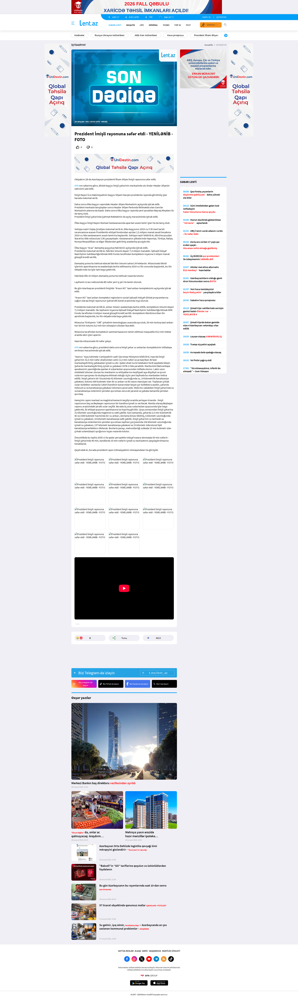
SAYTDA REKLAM (125, 950)
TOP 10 (177, 25)
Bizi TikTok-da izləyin (111, 684)
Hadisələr (79, 35)
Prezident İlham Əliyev (206, 35)
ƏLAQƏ (138, 950)
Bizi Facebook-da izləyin (139, 684)
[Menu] (72, 23)
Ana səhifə (209, 45)
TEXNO (166, 25)
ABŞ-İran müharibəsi (146, 35)
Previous (72, 35)
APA (76, 185)
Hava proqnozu (175, 35)
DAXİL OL (206, 17)
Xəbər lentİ (115, 25)
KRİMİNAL (153, 25)
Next (226, 35)
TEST (188, 25)
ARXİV (145, 950)
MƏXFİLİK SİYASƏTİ (171, 950)
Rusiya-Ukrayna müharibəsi (109, 35)
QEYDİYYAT (221, 17)
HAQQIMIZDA (155, 950)
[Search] (225, 24)
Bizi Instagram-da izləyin (85, 683)
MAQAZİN (130, 25)
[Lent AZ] (89, 23)
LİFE (142, 25)
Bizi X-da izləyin (162, 684)
